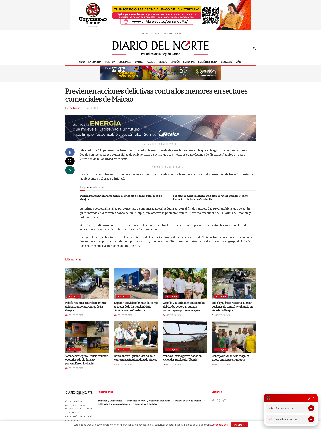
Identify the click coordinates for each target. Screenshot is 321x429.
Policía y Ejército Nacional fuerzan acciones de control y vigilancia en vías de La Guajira (232, 306)
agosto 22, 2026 (221, 364)
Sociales (226, 62)
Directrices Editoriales (146, 404)
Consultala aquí (220, 424)
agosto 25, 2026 (173, 315)
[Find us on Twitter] (218, 401)
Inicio (82, 62)
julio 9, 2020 (92, 107)
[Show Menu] (66, 48)
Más (238, 62)
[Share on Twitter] (70, 161)
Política (110, 62)
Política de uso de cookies (188, 400)
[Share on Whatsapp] (70, 170)
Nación (151, 62)
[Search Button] (254, 48)
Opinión (175, 62)
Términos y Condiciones (110, 400)
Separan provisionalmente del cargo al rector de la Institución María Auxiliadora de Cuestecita (136, 306)
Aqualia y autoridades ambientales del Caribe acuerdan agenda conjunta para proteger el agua (184, 306)
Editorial (189, 62)
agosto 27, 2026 (75, 315)
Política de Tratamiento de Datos (114, 404)
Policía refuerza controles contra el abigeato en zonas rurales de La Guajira (85, 306)
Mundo (163, 62)
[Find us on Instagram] (224, 401)
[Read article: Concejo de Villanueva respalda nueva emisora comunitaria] (234, 337)
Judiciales (125, 62)
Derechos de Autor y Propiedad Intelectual (148, 400)
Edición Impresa (207, 62)
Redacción (75, 107)
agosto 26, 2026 (124, 315)
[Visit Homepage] (160, 48)
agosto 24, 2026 (124, 364)
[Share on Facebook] (70, 152)
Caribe (139, 62)
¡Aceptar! (239, 424)
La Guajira (94, 62)
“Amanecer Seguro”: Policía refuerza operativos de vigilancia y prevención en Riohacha (86, 359)
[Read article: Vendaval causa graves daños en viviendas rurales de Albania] (185, 337)
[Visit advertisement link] (160, 15)
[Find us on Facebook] (213, 401)
